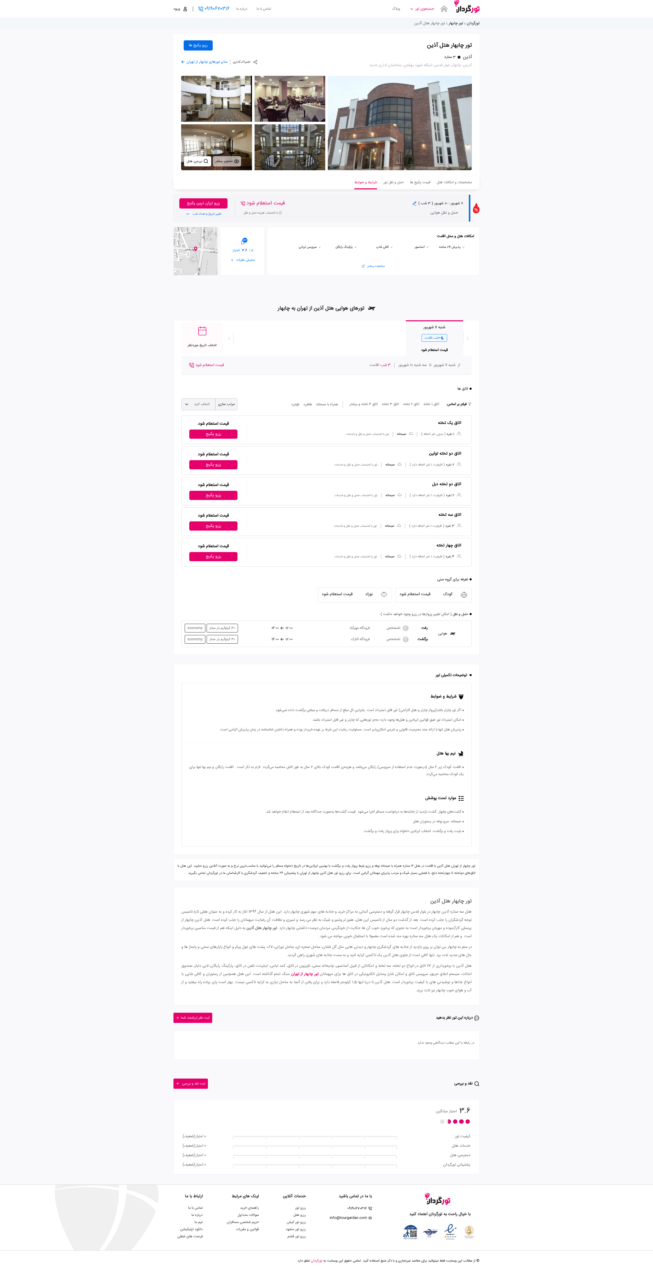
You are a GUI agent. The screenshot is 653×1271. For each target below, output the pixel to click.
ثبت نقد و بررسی (193, 1083)
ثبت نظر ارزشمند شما (195, 1018)
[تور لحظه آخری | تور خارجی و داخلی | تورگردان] (467, 7)
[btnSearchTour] (444, 9)
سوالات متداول (248, 1215)
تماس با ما (264, 9)
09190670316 (217, 9)
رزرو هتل (299, 1215)
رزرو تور (300, 1208)
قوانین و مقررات (247, 1229)
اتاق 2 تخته (411, 404)
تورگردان (473, 23)
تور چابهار (456, 23)
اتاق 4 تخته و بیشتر (363, 404)
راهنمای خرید (249, 1208)
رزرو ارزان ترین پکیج (203, 203)
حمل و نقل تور (393, 182)
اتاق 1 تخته (431, 404)
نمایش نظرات (245, 260)
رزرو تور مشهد (296, 1229)
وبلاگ (396, 9)
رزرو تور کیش (296, 1222)
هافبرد (307, 404)
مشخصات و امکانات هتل (454, 182)
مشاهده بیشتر (376, 266)
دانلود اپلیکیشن (191, 1229)
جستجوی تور (424, 9)
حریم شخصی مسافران (243, 1222)
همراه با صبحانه (327, 404)
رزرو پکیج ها (198, 45)
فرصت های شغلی (190, 1236)
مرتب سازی (226, 404)
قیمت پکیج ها (420, 182)
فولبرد (295, 404)
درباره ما (241, 9)
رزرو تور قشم (296, 1236)
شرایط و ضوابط (365, 182)
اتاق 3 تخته (390, 404)
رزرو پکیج (213, 434)
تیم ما (199, 1222)
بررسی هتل (195, 161)
